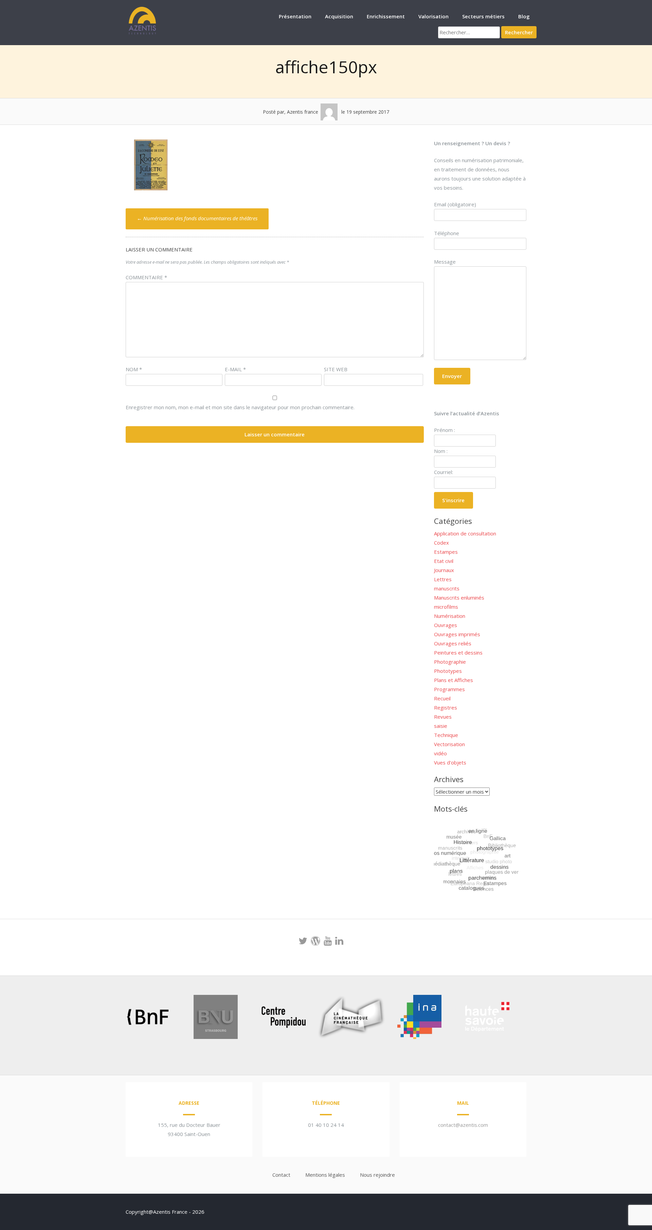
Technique (446, 735)
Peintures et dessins (458, 652)
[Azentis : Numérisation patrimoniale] (143, 33)
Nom (134, 369)
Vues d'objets (450, 762)
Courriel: (443, 472)
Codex (441, 542)
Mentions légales (325, 1174)
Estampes (446, 551)
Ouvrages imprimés (457, 634)
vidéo (440, 753)
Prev (110, 1018)
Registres (445, 707)
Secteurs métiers (483, 16)
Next (524, 1018)
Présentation (295, 16)
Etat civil (443, 560)
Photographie (450, 661)
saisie (440, 725)
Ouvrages (445, 625)
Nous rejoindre (377, 1174)
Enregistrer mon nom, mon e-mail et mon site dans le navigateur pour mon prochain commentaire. (240, 407)
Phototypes (448, 670)
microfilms (446, 606)
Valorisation (433, 16)
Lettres (443, 579)
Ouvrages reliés (452, 643)
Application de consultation (465, 533)
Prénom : (444, 430)
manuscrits (446, 588)
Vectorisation (449, 744)
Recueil (442, 698)
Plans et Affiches (453, 680)
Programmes (449, 689)
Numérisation (449, 615)
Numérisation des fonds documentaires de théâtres (197, 218)
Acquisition (339, 16)
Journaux (444, 570)
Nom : (441, 451)
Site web (335, 369)
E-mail (235, 369)
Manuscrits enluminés (459, 597)
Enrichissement (386, 16)
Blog (524, 16)
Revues (443, 716)
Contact (281, 1174)
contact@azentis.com (463, 1124)
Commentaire (146, 277)
